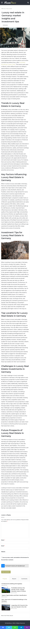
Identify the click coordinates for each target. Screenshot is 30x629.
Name (3, 540)
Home (4, 8)
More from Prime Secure (7, 615)
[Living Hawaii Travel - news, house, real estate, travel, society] (10, 2)
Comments (24, 578)
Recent (14, 578)
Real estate (9, 8)
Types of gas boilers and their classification (14, 595)
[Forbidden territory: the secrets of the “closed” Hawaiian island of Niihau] (6, 590)
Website (3, 551)
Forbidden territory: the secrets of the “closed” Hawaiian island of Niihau (18, 589)
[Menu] (2, 3)
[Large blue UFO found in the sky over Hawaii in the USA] (6, 607)
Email (3, 545)
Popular (5, 578)
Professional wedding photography (12, 583)
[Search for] (28, 3)
